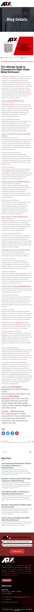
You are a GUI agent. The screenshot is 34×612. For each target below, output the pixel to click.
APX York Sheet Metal (24, 571)
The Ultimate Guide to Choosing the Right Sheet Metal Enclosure (15, 493)
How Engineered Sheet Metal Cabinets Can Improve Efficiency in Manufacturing (16, 465)
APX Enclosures (6, 569)
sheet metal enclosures (23, 311)
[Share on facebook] (3, 433)
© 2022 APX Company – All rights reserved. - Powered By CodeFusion (17, 610)
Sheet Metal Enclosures (17, 101)
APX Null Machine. (13, 575)
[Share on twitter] (8, 433)
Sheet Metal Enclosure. (10, 397)
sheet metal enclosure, (17, 140)
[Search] (30, 452)
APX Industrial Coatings (9, 573)
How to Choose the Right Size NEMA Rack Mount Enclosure (15, 519)
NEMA (8, 171)
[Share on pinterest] (17, 433)
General (24, 57)
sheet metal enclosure (18, 82)
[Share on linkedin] (12, 433)
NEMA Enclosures (18, 569)
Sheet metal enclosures (8, 76)
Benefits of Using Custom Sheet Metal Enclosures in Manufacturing (16, 480)
